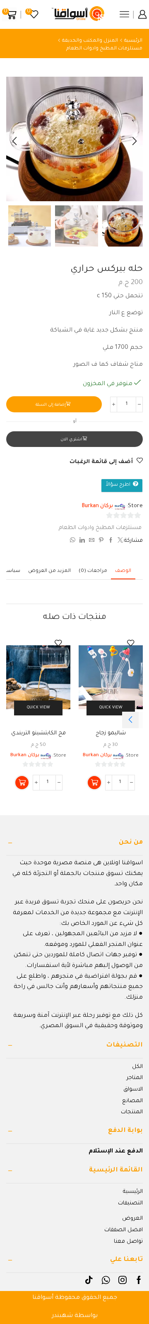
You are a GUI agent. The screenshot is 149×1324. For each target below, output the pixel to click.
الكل (137, 1067)
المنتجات (132, 1112)
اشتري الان (71, 439)
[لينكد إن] (82, 541)
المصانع (132, 1101)
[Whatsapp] (105, 1280)
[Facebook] (139, 1280)
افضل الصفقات (123, 1230)
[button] (134, 141)
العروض (132, 1219)
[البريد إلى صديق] (91, 541)
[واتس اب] (73, 541)
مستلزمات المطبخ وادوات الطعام (104, 49)
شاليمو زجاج (111, 733)
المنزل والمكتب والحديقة (90, 41)
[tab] (123, 571)
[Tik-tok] (89, 1280)
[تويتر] (119, 541)
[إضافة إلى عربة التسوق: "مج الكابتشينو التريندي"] (22, 782)
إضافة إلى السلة (51, 405)
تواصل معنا (128, 1242)
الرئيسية (133, 41)
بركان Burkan (97, 506)
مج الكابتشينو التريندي (38, 733)
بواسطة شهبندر (75, 1316)
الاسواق (133, 1089)
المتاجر (135, 1078)
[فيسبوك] (110, 541)
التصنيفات (130, 1203)
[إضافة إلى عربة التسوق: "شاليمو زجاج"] (94, 782)
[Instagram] (122, 1280)
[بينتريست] (101, 541)
